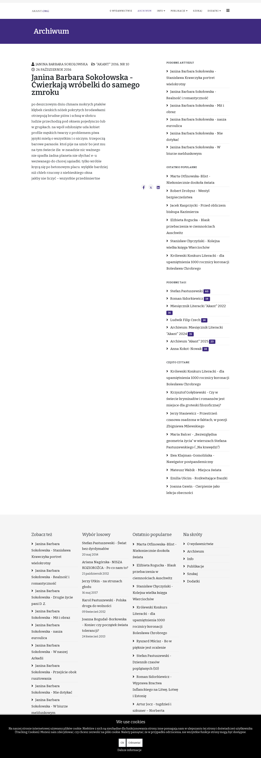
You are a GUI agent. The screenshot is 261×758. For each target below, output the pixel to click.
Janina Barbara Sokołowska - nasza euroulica (196, 122)
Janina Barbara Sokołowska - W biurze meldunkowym (193, 150)
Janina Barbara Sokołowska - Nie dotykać (194, 136)
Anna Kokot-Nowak (188, 349)
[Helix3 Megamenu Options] (228, 10)
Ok (122, 742)
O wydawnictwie (121, 11)
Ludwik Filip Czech (188, 320)
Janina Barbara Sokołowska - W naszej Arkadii (49, 651)
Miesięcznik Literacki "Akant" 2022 (197, 309)
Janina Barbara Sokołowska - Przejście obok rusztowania (54, 672)
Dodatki (213, 11)
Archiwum (145, 11)
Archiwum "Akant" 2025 (192, 341)
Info (160, 11)
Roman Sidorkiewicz (189, 298)
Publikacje (178, 11)
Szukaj (197, 11)
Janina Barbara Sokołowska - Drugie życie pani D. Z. (52, 597)
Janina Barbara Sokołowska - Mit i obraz (195, 108)
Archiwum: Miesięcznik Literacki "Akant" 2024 (194, 330)
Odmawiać (134, 742)
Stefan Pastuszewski (189, 291)
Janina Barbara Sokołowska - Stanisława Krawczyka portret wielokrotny (191, 77)
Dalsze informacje (130, 750)
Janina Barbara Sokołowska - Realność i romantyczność (191, 95)
